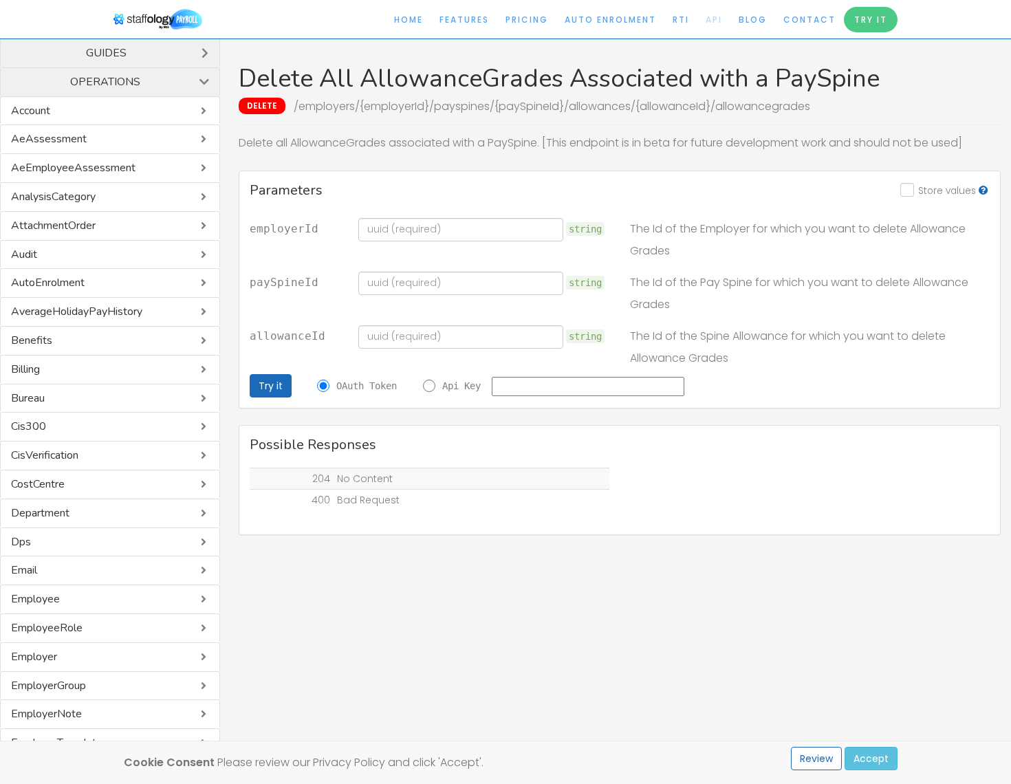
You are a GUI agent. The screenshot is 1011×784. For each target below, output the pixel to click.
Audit (24, 254)
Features (464, 19)
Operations (105, 81)
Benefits (31, 340)
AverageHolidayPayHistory (76, 311)
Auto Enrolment (610, 19)
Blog (753, 19)
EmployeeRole (47, 627)
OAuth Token (366, 385)
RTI (681, 19)
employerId (284, 229)
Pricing (527, 19)
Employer (34, 656)
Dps (21, 541)
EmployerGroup (48, 685)
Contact (809, 19)
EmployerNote (46, 713)
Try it (271, 386)
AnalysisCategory (53, 196)
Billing (25, 369)
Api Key (461, 385)
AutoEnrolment (48, 282)
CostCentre (38, 484)
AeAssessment (49, 138)
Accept (871, 758)
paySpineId (284, 282)
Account (30, 110)
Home (408, 19)
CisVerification (44, 455)
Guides (106, 53)
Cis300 (28, 426)
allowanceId (287, 336)
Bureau (28, 398)
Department (40, 513)
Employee (35, 599)
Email (24, 570)
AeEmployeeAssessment (73, 167)
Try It (870, 19)
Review (816, 758)
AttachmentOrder (53, 225)
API (714, 19)
